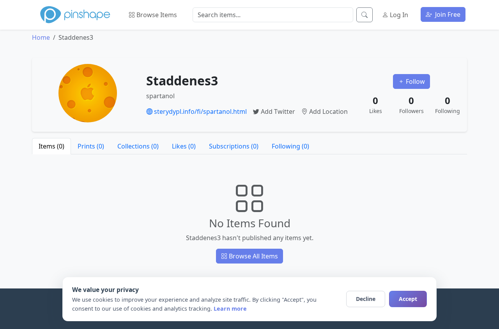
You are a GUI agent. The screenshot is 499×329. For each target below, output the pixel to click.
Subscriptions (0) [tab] (233, 146)
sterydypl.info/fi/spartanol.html (199, 111)
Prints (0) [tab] (91, 146)
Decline (365, 298)
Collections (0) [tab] (138, 146)
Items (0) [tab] (51, 146)
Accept (408, 298)
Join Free (447, 14)
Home (41, 37)
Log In (398, 15)
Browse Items (156, 15)
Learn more (230, 308)
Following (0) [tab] (290, 146)
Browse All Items (252, 256)
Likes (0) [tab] (184, 146)
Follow (414, 81)
